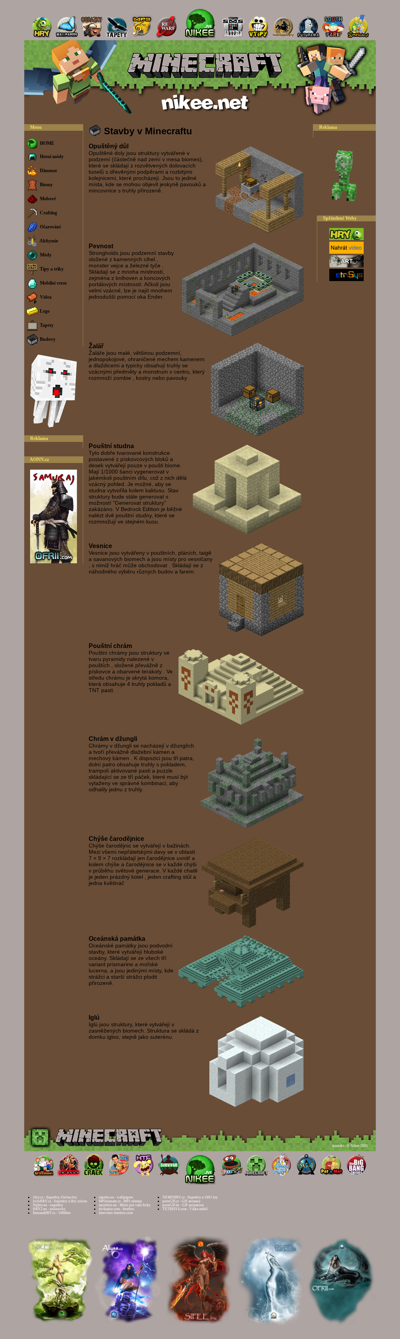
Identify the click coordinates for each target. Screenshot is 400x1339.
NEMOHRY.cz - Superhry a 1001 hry (190, 1197)
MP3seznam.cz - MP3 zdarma (120, 1201)
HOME (46, 143)
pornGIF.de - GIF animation (183, 1205)
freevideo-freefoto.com (116, 1213)
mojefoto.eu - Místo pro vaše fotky (125, 1205)
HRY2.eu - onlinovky (49, 1209)
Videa (45, 297)
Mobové (47, 198)
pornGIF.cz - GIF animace (181, 1201)
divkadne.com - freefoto (116, 1209)
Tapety (46, 325)
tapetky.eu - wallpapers (116, 1197)
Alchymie (48, 241)
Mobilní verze (53, 283)
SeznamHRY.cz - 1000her (52, 1213)
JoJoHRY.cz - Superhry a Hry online (60, 1201)
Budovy (47, 339)
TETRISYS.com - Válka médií (185, 1209)
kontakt (338, 1146)
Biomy (46, 184)
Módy (45, 255)
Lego (44, 311)
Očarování (50, 227)
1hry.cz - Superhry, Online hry (55, 1197)
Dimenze (48, 170)
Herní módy (51, 156)
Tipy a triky (51, 269)
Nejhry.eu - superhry (48, 1205)
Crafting (48, 212)
